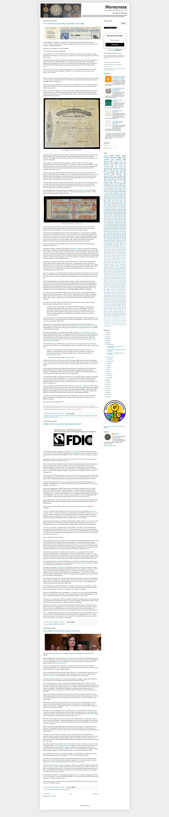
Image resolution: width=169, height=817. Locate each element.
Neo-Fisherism (112, 301)
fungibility (123, 177)
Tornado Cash (111, 200)
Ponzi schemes (108, 203)
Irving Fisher (120, 218)
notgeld (122, 292)
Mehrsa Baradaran (82, 326)
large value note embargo (114, 250)
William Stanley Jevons (53, 417)
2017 (106, 384)
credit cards (116, 188)
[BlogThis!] (69, 413)
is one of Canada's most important (62, 745)
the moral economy (110, 314)
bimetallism (123, 227)
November (109, 357)
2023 (106, 336)
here (62, 407)
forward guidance (114, 274)
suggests (82, 236)
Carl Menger (113, 240)
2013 (106, 392)
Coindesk (106, 69)
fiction (114, 324)
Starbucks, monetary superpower (117, 101)
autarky (122, 304)
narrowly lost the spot (48, 675)
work (68, 234)
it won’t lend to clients (74, 451)
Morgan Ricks (73, 326)
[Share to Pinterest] (74, 413)
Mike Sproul (123, 199)
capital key (106, 305)
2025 (106, 332)
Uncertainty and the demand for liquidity (115, 133)
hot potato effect (120, 228)
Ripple (111, 210)
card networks (108, 243)
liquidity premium (109, 165)
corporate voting (108, 287)
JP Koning (116, 434)
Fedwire (113, 190)
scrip (115, 277)
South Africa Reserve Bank (116, 321)
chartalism (106, 196)
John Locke (113, 299)
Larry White (93, 339)
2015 (106, 388)
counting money (107, 258)
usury (109, 296)
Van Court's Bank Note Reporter (113, 283)
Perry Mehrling (107, 234)
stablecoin (46, 417)
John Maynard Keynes (111, 199)
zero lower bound (118, 169)
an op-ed (89, 521)
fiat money (116, 173)
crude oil (106, 222)
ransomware (108, 262)
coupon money (107, 307)
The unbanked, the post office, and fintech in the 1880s (64, 24)
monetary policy (108, 252)
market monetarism (113, 216)
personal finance (108, 209)
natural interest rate (110, 237)
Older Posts (95, 793)
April (108, 371)
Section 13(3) (121, 302)
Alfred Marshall (120, 264)
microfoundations (107, 292)
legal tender (109, 205)
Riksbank (114, 224)
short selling (107, 239)
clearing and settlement (119, 168)
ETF (123, 222)
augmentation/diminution (118, 271)
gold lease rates (120, 259)
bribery (122, 284)
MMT (112, 227)
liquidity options (115, 225)
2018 (106, 382)
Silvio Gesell (106, 249)
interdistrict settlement (120, 236)
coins (124, 162)
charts (124, 176)
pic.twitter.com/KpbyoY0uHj (54, 354)
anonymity (107, 168)
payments (88, 415)
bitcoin (117, 156)
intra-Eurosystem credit (120, 203)
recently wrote (47, 527)
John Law (110, 320)
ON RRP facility (121, 301)
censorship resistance (52, 624)
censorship (108, 228)
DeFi (115, 209)
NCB (122, 215)
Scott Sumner (115, 185)
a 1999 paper (86, 386)
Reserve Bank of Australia (110, 302)
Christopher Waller (89, 714)
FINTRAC (116, 318)
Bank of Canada (50, 789)
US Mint (113, 249)
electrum (124, 287)
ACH (114, 246)
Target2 (109, 177)
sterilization (115, 262)
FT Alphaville (121, 267)
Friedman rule (107, 268)
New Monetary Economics (119, 320)
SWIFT (116, 227)
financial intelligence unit (109, 308)
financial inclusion (78, 415)
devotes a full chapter (82, 190)
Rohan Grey (91, 326)
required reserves (108, 293)
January (109, 377)
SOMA (124, 281)
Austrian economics (115, 265)
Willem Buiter (107, 256)
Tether (116, 177)
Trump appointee (70, 658)
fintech (84, 415)
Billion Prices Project (121, 246)
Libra (111, 280)
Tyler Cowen (115, 219)
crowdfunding (117, 287)
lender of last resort (117, 207)
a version (91, 363)
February (109, 375)
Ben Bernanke (107, 317)
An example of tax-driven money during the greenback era (118, 89)
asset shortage (115, 284)
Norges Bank (106, 321)
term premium (123, 312)
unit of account (65, 789)
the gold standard (61, 663)
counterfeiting (107, 244)
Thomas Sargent (107, 304)
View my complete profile (110, 445)
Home (71, 793)
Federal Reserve (58, 789)
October (109, 359)
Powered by (110, 50)
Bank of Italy (121, 315)
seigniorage (120, 190)
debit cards (71, 415)
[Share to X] (70, 413)
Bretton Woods (117, 317)
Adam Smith (49, 415)
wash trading (119, 314)
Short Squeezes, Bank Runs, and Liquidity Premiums (117, 122)
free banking (114, 213)
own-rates (108, 246)
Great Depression (108, 233)
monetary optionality (108, 311)
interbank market (120, 308)
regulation (116, 183)
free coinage (123, 274)
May (108, 369)
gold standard (107, 197)
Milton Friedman (114, 215)
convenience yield (118, 221)
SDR (123, 247)
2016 (106, 386)
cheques (67, 415)
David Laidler (114, 267)
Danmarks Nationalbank (110, 247)
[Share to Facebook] (72, 413)
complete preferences (119, 323)
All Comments (109, 148)
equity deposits (117, 258)
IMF (110, 253)
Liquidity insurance (119, 233)
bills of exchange (120, 210)
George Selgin (46, 340)
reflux (120, 230)
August (108, 363)
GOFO (119, 298)
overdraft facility (120, 237)
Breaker (123, 68)
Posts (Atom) (53, 796)
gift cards (111, 259)
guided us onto (72, 748)
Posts (107, 145)
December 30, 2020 (69, 357)
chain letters (119, 243)
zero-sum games (110, 218)
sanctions (116, 176)
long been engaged (76, 248)
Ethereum (119, 174)
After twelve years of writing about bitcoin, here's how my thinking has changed (118, 78)
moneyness (107, 173)
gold (108, 169)
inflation (121, 163)
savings (110, 277)
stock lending (116, 295)
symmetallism (115, 312)
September (109, 361)
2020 (106, 343)
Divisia (118, 296)
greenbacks (123, 289)
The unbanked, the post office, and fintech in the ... (115, 347)
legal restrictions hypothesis (116, 309)
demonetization (108, 182)
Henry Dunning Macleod (117, 268)
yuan (116, 315)
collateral (108, 221)
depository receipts (108, 324)
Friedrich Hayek (120, 278)
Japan (105, 280)
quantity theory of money (110, 230)
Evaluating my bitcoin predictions (117, 111)
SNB (105, 216)
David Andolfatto (119, 205)
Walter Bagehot (116, 304)
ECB (121, 171)
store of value (116, 197)
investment (120, 290)
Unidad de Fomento (110, 255)
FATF (115, 298)
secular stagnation (108, 295)
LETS (119, 299)
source (80, 223)
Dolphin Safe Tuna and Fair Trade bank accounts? (62, 424)
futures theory (109, 275)
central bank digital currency (59, 415)
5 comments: (62, 621)
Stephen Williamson (118, 194)
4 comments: (62, 787)
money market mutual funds (119, 244)
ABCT (113, 296)
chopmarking (106, 272)
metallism (124, 250)
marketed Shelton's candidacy (56, 765)
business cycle (120, 242)
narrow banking (116, 292)
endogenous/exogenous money (112, 289)
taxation (112, 231)
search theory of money (119, 293)
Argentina (106, 265)
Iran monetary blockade (110, 206)
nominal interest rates (113, 179)
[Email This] (67, 413)
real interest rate (117, 252)
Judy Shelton (56, 653)
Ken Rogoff (106, 224)
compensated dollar (114, 286)
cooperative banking (114, 305)
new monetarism (122, 261)
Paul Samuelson (112, 270)
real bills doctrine (118, 275)
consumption (123, 286)
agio (125, 321)
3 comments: (62, 413)
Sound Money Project (116, 68)
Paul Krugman (115, 191)
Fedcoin (124, 197)
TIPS (123, 234)
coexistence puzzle (109, 323)
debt (114, 228)
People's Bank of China (116, 281)
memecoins (106, 261)
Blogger (87, 805)
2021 (106, 340)
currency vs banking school (118, 307)
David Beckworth (115, 222)
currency (119, 249)
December (109, 344)
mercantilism (106, 326)
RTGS (119, 247)
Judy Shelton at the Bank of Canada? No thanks (61, 631)
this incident (59, 567)
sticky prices (107, 191)
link (108, 58)
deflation (106, 213)
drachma (114, 272)
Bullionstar (112, 69)
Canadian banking (118, 202)
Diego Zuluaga (54, 340)
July (108, 365)
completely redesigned (86, 563)
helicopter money (120, 324)
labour (105, 309)
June (108, 367)
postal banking (94, 415)
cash (106, 156)
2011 (106, 396)
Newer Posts (47, 793)
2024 (106, 334)
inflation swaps (110, 290)
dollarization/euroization (117, 196)
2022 (106, 338)
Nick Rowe (118, 166)
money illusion (114, 261)
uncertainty (123, 216)
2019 (106, 380)
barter (112, 242)
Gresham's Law (117, 180)
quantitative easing (118, 193)
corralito (122, 305)
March (108, 373)
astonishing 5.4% (64, 55)
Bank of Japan (120, 231)
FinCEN (120, 240)
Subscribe (114, 44)
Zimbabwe (123, 219)
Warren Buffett (120, 255)
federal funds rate (108, 236)
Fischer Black (112, 278)
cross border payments (109, 212)
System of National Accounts (119, 253)
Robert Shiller (116, 234)
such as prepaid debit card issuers (87, 332)
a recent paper (64, 482)
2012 (106, 394)
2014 (106, 390)
